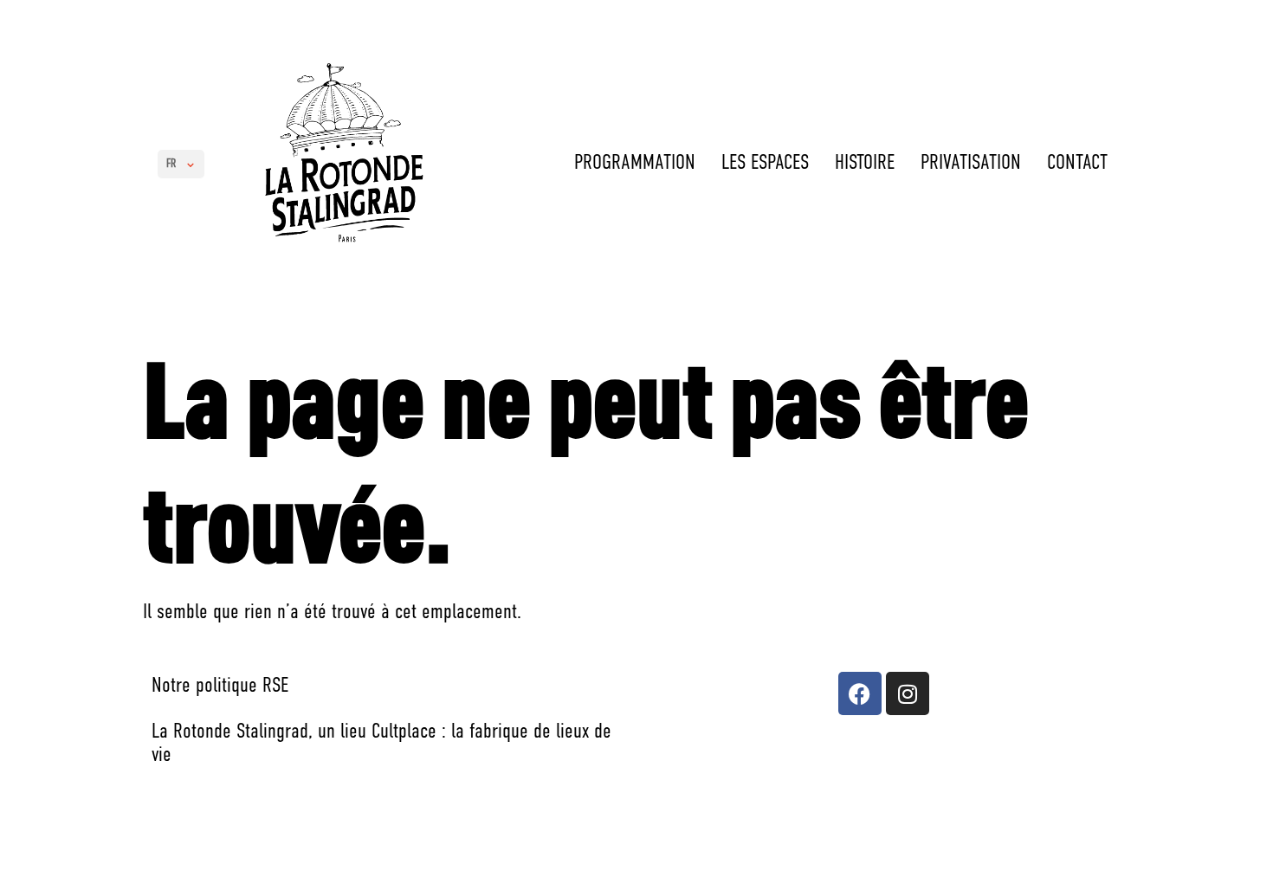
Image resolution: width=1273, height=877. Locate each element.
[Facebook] (860, 693)
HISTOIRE (865, 163)
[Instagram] (907, 693)
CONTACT (1077, 163)
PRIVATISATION (971, 163)
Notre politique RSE (220, 686)
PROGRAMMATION (634, 163)
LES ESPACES (765, 163)
